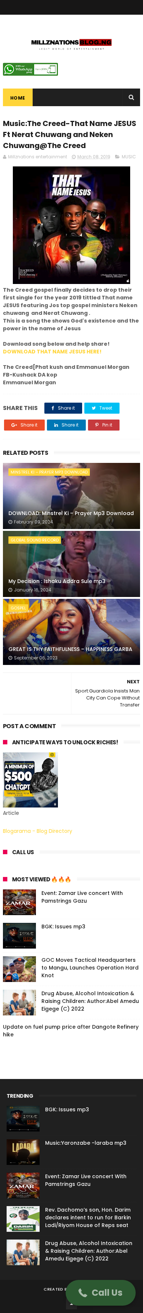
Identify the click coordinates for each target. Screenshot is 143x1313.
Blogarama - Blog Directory (37, 831)
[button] (101, 1293)
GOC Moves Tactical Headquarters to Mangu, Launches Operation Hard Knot (90, 967)
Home (17, 98)
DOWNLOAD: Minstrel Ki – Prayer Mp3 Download (71, 513)
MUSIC (129, 157)
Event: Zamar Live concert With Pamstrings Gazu (82, 896)
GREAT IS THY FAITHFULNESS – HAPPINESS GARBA (70, 649)
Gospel (18, 608)
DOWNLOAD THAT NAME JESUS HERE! (52, 351)
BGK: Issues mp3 (63, 926)
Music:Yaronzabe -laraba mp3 (85, 1143)
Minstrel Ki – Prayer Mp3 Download (49, 472)
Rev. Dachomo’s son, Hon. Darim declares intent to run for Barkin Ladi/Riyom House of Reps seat (88, 1217)
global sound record (35, 540)
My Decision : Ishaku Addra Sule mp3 (57, 581)
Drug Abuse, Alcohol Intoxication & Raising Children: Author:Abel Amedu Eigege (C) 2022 (90, 1001)
